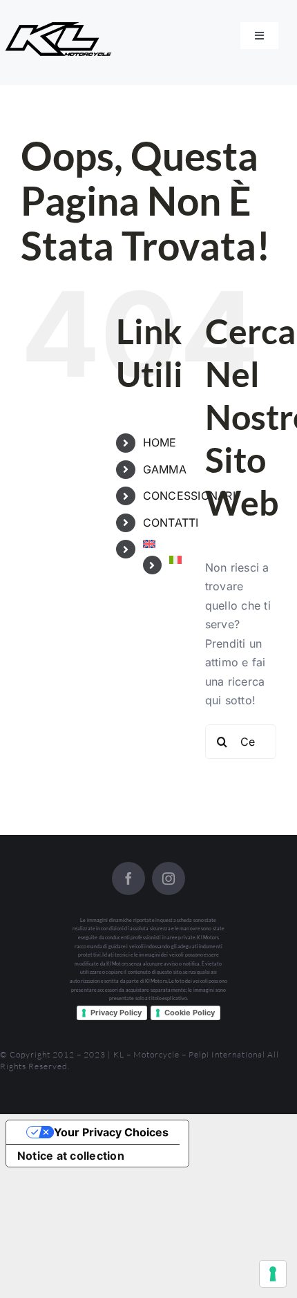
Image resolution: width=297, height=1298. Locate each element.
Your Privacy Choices (111, 1132)
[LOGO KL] (60, 26)
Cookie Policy (189, 1012)
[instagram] (168, 878)
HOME (160, 442)
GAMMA (164, 469)
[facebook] (128, 878)
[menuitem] (163, 544)
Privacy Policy (116, 1012)
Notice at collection (70, 1156)
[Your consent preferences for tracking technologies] (273, 1274)
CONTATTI (171, 522)
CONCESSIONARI (189, 495)
